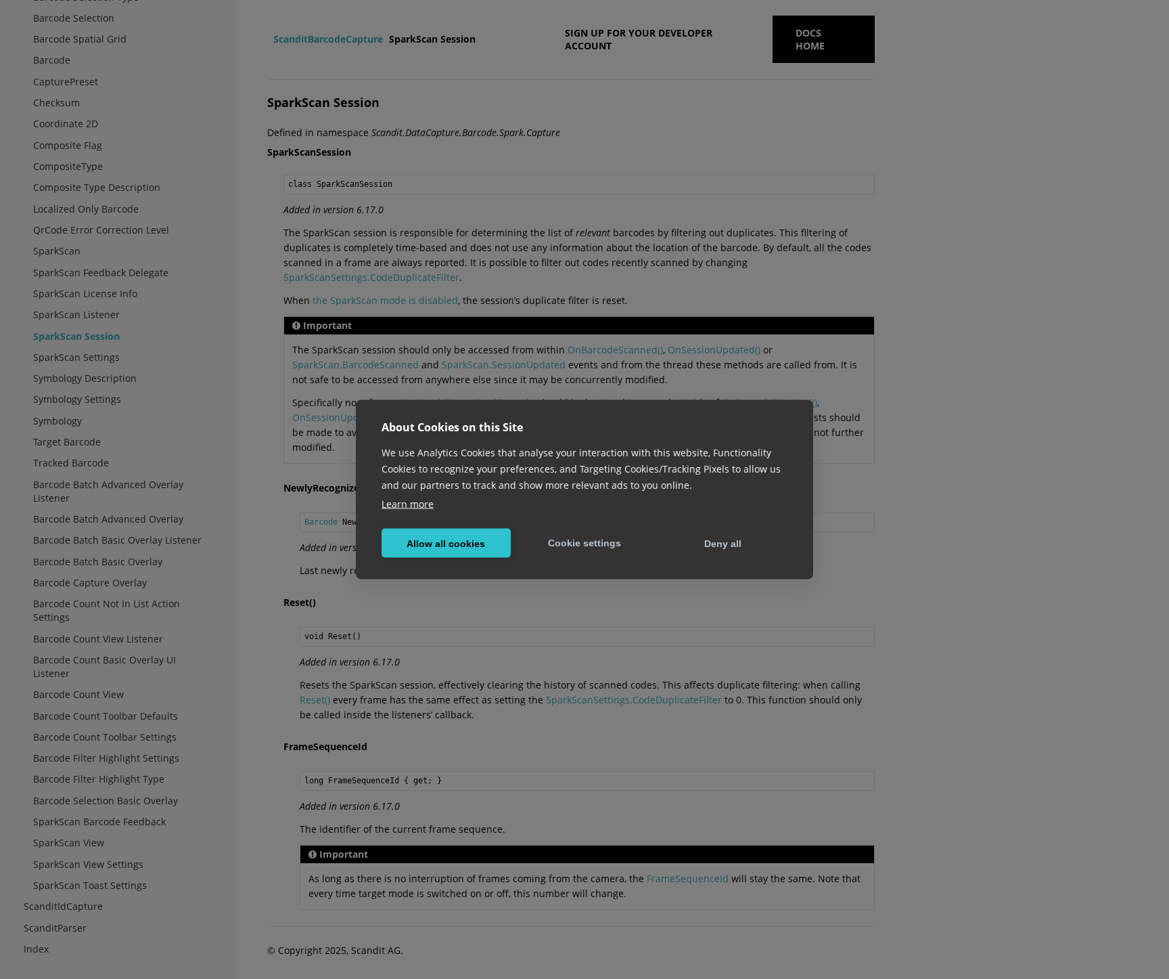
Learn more (408, 504)
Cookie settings (584, 542)
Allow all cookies (446, 543)
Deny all (722, 543)
